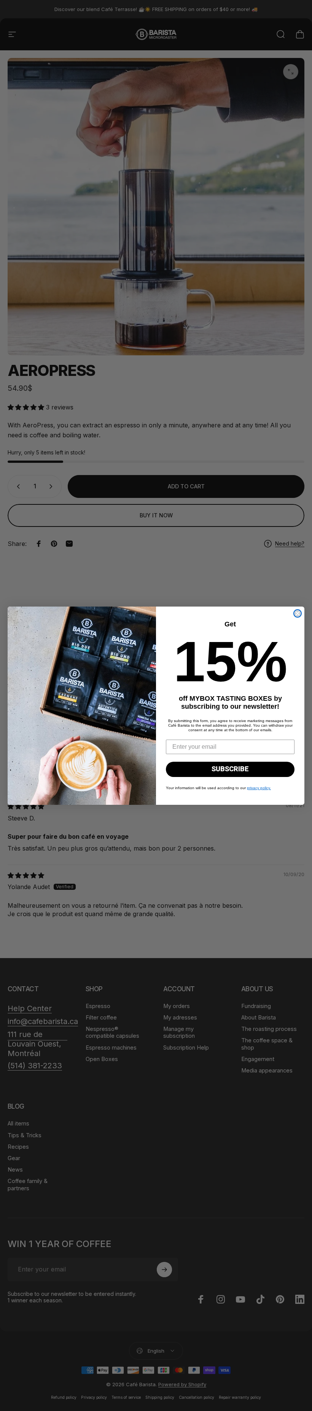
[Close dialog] (297, 613)
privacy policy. (259, 788)
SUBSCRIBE (230, 769)
